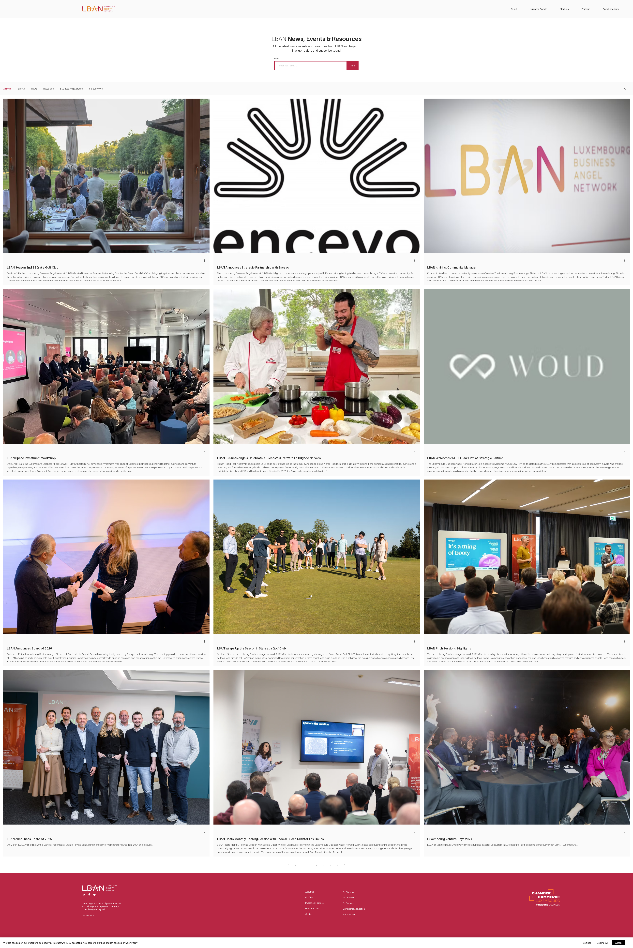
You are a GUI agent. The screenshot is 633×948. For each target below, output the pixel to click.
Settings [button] (587, 942)
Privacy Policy (130, 942)
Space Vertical (349, 914)
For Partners (348, 903)
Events (21, 88)
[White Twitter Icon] (94, 895)
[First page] (289, 865)
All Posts (7, 88)
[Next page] (337, 865)
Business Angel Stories (71, 88)
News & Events (312, 908)
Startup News (96, 88)
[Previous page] (296, 865)
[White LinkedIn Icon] (84, 895)
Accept (618, 942)
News (34, 88)
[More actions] (206, 260)
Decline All (602, 942)
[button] (517, 9)
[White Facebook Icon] (89, 895)
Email (277, 58)
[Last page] (344, 865)
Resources (48, 88)
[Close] (629, 942)
